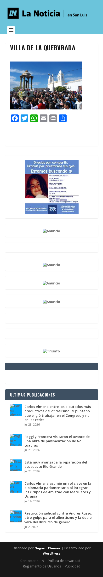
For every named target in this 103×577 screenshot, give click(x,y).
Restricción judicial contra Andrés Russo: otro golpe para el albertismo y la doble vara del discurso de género (58, 517)
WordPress (51, 553)
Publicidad (72, 566)
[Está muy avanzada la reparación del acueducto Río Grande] (16, 465)
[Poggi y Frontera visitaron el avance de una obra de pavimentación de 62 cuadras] (16, 440)
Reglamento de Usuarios (42, 566)
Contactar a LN (32, 560)
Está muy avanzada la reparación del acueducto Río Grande (55, 464)
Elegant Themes (47, 548)
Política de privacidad (64, 560)
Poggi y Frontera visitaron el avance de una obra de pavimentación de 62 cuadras (57, 441)
